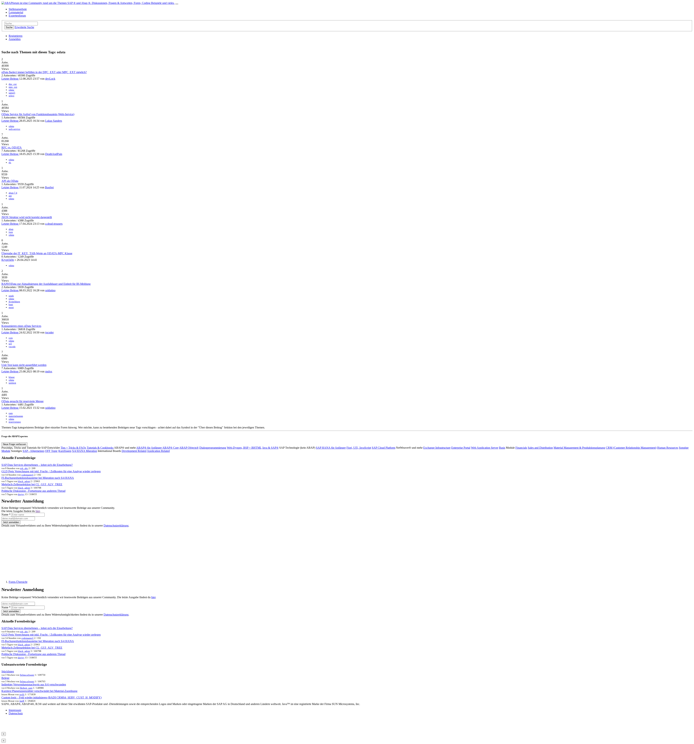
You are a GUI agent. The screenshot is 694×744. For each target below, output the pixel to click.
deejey (21, 494)
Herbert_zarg (26, 688)
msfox (48, 371)
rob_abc (24, 468)
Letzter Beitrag (10, 78)
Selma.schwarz (27, 675)
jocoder (49, 332)
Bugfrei (49, 187)
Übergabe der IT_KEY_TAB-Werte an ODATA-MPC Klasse (36, 253)
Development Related (134, 450)
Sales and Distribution (540, 447)
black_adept (24, 481)
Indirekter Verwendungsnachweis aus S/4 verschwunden (33, 684)
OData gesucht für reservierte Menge (22, 401)
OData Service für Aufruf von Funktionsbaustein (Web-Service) (37, 114)
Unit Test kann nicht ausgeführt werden (23, 364)
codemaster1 (27, 474)
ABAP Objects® (189, 447)
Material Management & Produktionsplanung (579, 447)
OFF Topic (51, 450)
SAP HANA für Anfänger (331, 447)
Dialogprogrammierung (212, 447)
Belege (5, 678)
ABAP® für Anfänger (149, 447)
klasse (12, 377)
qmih (11, 295)
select (11, 95)
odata (11, 90)
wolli (21, 694)
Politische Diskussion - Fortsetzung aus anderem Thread (33, 490)
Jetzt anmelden (11, 522)
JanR (21, 701)
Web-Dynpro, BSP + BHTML (244, 447)
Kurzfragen (64, 450)
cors (11, 338)
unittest (12, 382)
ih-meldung (14, 301)
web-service (14, 129)
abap (11, 229)
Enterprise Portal (460, 447)
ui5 (10, 343)
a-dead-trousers (54, 223)
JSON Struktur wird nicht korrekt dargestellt (26, 217)
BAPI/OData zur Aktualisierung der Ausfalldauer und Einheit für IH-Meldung (46, 283)
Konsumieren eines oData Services (21, 325)
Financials (521, 447)
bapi (11, 304)
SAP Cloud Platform (383, 447)
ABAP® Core (170, 447)
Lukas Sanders (53, 120)
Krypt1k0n (7, 259)
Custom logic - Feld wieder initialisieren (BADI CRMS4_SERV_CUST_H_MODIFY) (51, 697)
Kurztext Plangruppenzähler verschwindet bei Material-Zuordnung (39, 691)
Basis (502, 447)
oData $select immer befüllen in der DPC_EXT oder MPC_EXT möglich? (44, 72)
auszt (11, 307)
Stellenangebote (18, 9)
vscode (12, 346)
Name (5, 514)
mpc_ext (13, 87)
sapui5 (12, 92)
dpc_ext (13, 84)
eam (11, 413)
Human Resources (667, 447)
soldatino (50, 290)
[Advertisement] (109, 552)
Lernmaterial (16, 12)
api (10, 195)
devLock (50, 78)
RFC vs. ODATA (11, 147)
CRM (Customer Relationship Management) (631, 447)
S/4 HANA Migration (84, 450)
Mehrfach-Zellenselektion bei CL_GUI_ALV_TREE (31, 484)
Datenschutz (16, 713)
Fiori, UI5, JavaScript (358, 447)
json (11, 232)
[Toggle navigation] (176, 4)
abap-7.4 (13, 192)
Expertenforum (17, 15)
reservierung (15, 421)
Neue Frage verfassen (14, 444)
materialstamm (16, 416)
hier (38, 511)
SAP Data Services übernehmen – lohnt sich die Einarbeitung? (37, 464)
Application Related (158, 450)
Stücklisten (7, 671)
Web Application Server (484, 447)
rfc (10, 162)
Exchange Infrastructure (437, 447)
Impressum (15, 710)
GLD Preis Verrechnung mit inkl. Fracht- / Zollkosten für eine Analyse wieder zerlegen (51, 471)
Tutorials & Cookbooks (100, 447)
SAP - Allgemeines (33, 450)
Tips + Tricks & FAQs (73, 447)
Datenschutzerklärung (116, 525)
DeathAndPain (53, 154)
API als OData (9, 180)
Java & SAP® (270, 447)
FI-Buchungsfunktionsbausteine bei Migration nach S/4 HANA (37, 477)
